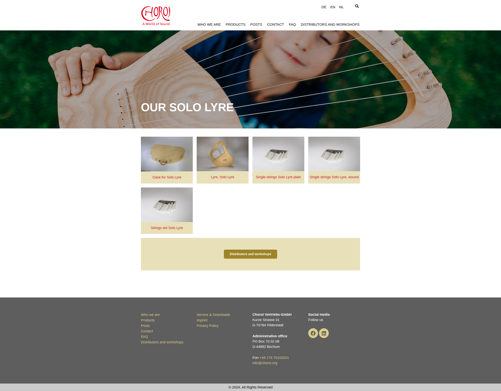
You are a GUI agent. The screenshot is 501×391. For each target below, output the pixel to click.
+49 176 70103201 (274, 358)
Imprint (202, 320)
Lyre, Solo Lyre (222, 177)
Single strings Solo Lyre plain (278, 177)
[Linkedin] (324, 333)
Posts (256, 24)
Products (235, 24)
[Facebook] (313, 333)
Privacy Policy (208, 326)
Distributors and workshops (330, 24)
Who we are (209, 24)
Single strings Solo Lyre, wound (334, 177)
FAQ (292, 24)
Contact (275, 24)
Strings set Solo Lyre (167, 228)
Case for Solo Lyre (166, 177)
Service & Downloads (213, 315)
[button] (357, 6)
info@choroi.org (264, 363)
